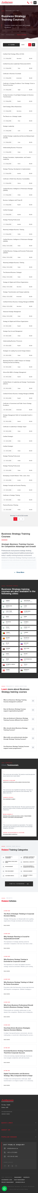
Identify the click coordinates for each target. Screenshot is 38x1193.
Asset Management (19, 1179)
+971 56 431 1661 (12, 1156)
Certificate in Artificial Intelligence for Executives (16, 782)
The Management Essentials (10, 834)
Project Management (7, 1182)
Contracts (26, 1177)
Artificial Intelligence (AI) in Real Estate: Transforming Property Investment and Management (17, 817)
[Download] (29, 44)
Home (2, 34)
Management (17, 1177)
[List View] (33, 44)
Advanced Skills (20, 1182)
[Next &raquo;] (23, 519)
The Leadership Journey (9, 799)
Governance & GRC (6, 1179)
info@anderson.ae (12, 1148)
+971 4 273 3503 (12, 1152)
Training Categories (10, 34)
